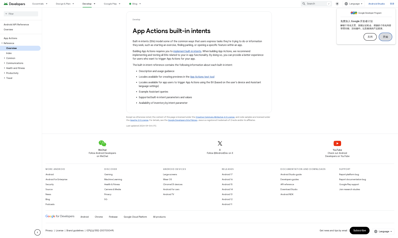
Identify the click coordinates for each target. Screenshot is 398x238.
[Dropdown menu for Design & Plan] (74, 3)
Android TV (168, 194)
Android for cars (171, 189)
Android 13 (227, 194)
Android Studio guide (291, 174)
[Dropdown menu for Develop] (96, 3)
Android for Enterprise (56, 179)
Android (50, 174)
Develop (87, 3)
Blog (134, 3)
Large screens (170, 174)
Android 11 (227, 204)
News (48, 194)
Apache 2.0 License (139, 120)
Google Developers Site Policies (182, 120)
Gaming (108, 174)
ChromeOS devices (172, 184)
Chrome (99, 216)
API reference (287, 184)
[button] (20, 43)
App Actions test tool (202, 76)
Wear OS (167, 179)
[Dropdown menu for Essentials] (48, 3)
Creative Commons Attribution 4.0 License (215, 117)
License (59, 230)
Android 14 (227, 189)
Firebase (113, 216)
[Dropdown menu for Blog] (141, 3)
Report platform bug (349, 174)
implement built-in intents (187, 51)
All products (159, 216)
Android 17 (227, 174)
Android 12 (227, 199)
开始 (385, 36)
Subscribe (359, 230)
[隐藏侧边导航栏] (37, 232)
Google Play (110, 3)
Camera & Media (112, 189)
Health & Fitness (112, 184)
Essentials (38, 3)
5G (105, 199)
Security (50, 184)
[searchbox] (21, 13)
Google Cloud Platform (135, 216)
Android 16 (227, 179)
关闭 (370, 36)
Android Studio (376, 3)
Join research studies (349, 189)
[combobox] (316, 4)
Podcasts (50, 204)
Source (49, 189)
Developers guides (289, 179)
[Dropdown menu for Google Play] (121, 3)
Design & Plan (63, 3)
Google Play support (349, 184)
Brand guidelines (75, 230)
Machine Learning (113, 179)
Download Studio (288, 189)
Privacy (107, 194)
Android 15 (227, 184)
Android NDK (286, 194)
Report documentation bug (352, 179)
